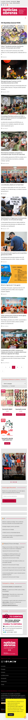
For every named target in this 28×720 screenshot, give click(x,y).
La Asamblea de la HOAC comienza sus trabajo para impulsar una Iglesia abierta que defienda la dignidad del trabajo (13, 352)
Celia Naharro (5, 128)
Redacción (4, 57)
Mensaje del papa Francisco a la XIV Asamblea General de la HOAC (11, 82)
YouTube (7, 4)
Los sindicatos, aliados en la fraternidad (12, 185)
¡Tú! (4, 518)
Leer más (7, 443)
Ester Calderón (5, 326)
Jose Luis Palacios (5, 362)
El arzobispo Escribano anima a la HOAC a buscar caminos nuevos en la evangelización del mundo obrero (13, 117)
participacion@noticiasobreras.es (10, 605)
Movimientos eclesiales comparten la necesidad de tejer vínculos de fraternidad (13, 153)
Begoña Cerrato (5, 163)
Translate (13, 386)
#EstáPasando (7, 468)
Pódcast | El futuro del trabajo (11, 544)
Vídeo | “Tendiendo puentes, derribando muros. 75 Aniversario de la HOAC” (12, 47)
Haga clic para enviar (9, 500)
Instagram (5, 4)
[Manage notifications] (25, 717)
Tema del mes (5, 594)
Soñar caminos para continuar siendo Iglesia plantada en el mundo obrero (13, 316)
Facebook (1, 4)
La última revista (4, 3)
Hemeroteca (4, 681)
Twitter (3, 4)
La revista (3, 1)
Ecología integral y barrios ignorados (10, 526)
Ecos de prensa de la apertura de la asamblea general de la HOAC (14, 254)
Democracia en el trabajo (8, 529)
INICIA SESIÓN (16, 3)
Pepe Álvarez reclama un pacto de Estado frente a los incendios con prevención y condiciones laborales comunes (14, 473)
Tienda (10, 3)
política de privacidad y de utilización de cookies (14, 704)
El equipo (3, 669)
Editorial (4, 589)
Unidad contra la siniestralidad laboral (11, 532)
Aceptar (11, 714)
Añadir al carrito (7, 414)
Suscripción (13, 1)
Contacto (8, 1)
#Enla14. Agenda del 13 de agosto (10, 285)
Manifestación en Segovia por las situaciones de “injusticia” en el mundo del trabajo (14, 219)
